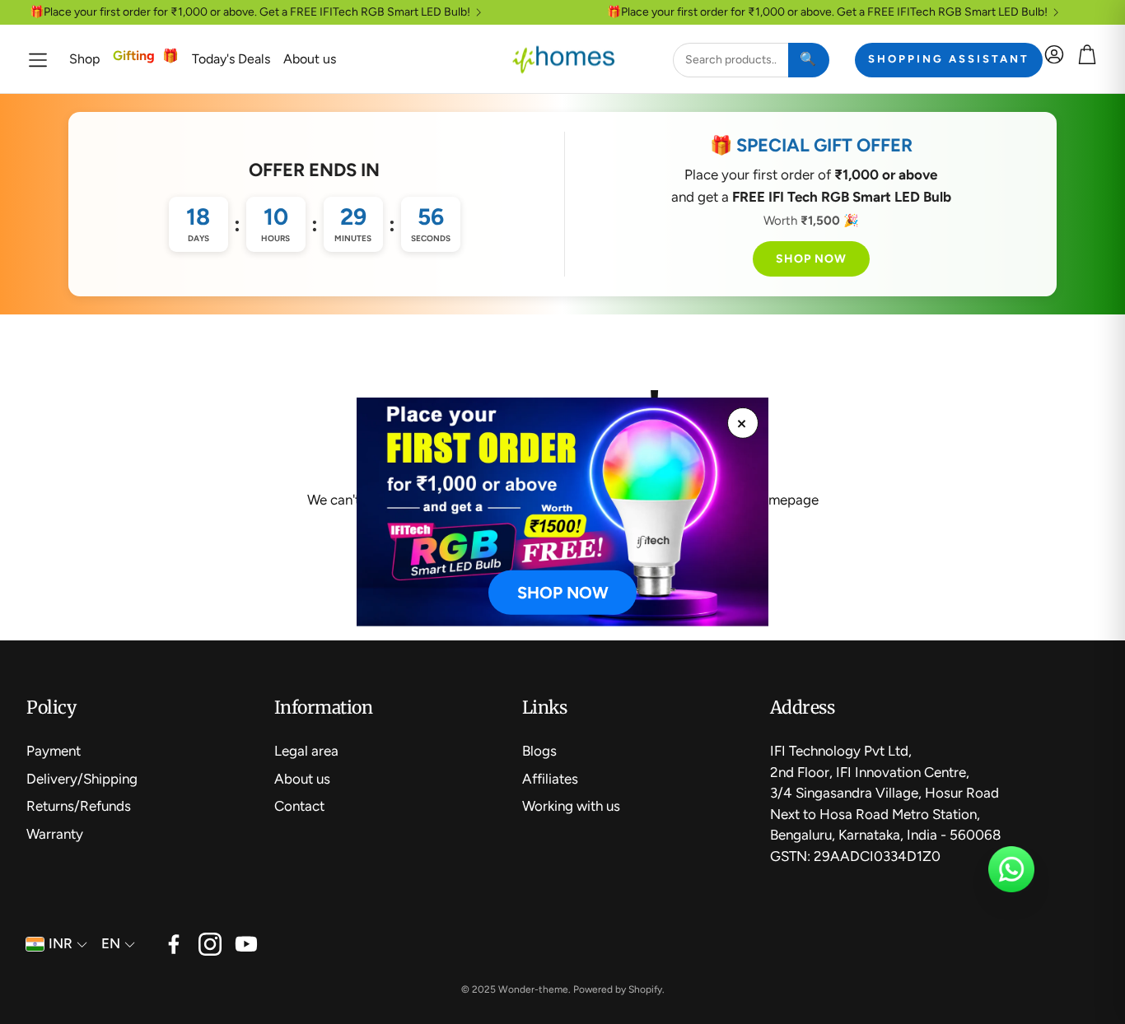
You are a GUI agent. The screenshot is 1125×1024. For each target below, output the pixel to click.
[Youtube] (246, 944)
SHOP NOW (811, 259)
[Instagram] (210, 944)
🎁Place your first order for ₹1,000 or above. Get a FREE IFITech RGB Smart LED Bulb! (250, 12)
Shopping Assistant (948, 59)
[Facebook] (173, 944)
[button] (37, 60)
